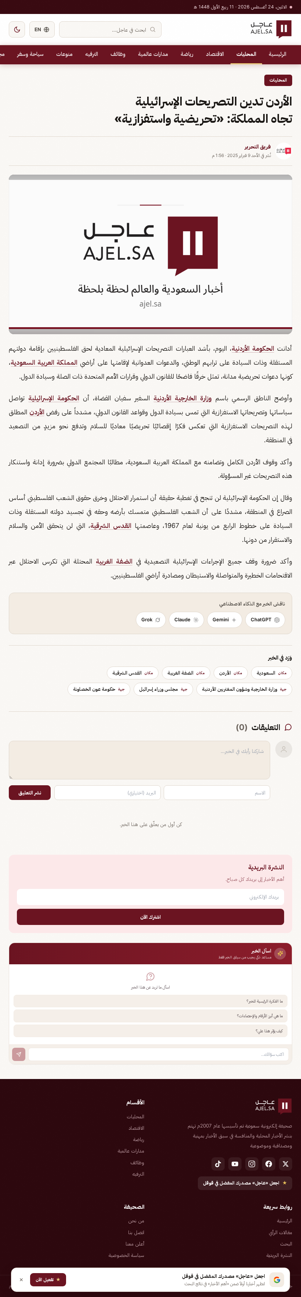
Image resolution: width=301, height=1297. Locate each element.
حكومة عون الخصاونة (99, 689)
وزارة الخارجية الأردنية (182, 398)
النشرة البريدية (279, 1255)
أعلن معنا (135, 1244)
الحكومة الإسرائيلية (53, 398)
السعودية (272, 673)
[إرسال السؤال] (18, 1054)
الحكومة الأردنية (253, 348)
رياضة (187, 54)
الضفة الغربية (114, 561)
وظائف (118, 54)
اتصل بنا (136, 1232)
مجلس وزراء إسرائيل (163, 689)
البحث (286, 1244)
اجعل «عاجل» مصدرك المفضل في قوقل (245, 1183)
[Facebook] (268, 1164)
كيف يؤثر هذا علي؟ (269, 1030)
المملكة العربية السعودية (44, 362)
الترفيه (91, 54)
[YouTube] (235, 1164)
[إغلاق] (21, 1279)
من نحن (136, 1220)
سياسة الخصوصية (126, 1255)
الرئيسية (277, 54)
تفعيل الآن (48, 1279)
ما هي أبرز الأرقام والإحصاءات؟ (260, 1015)
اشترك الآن (150, 917)
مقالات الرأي (280, 1232)
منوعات (64, 54)
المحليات (246, 54)
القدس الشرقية (110, 525)
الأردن (36, 412)
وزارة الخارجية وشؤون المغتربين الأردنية (244, 689)
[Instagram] (251, 1164)
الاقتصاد (215, 54)
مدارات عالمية (153, 54)
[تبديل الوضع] (17, 29)
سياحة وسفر (30, 54)
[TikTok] (218, 1164)
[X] (285, 1164)
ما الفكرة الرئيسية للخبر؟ (265, 1001)
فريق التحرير (258, 146)
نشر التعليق (29, 793)
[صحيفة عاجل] (271, 29)
